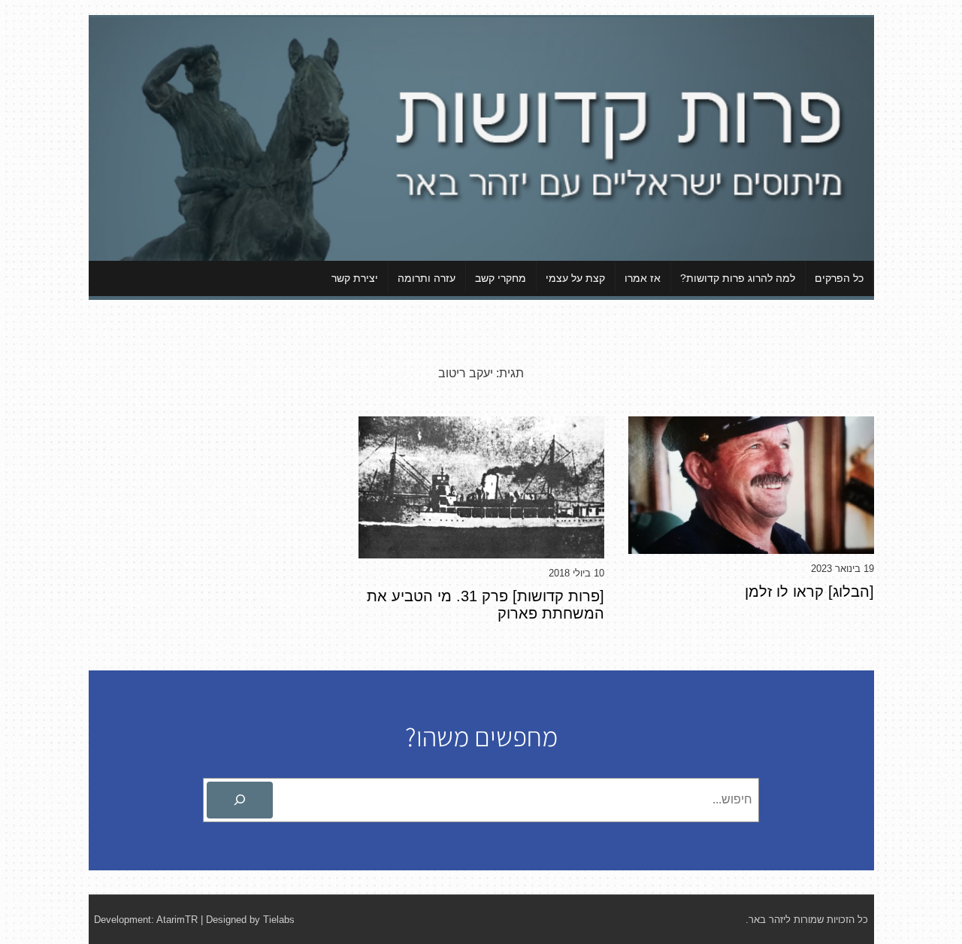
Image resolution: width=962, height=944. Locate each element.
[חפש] (240, 800)
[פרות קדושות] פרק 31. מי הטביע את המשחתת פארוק (485, 605)
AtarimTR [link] (177, 919)
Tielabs (279, 919)
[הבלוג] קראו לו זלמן (809, 591)
